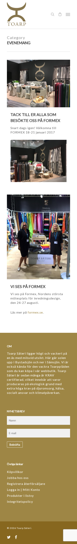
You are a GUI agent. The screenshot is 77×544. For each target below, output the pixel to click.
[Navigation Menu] (68, 14)
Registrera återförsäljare (26, 483)
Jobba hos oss (18, 478)
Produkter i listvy (20, 495)
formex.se (35, 312)
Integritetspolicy (20, 501)
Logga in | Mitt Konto (23, 489)
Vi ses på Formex (27, 286)
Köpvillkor (15, 472)
